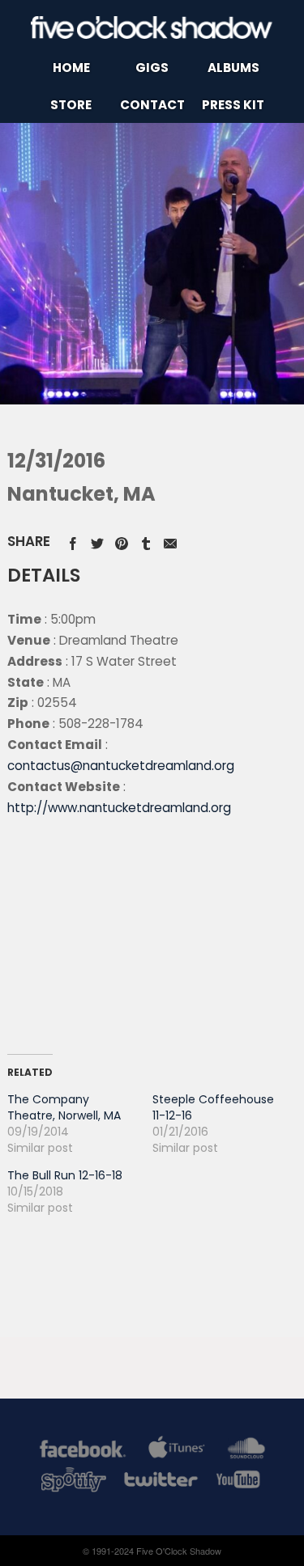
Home (71, 67)
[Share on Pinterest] (121, 541)
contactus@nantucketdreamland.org (120, 765)
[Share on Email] (170, 541)
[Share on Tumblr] (145, 541)
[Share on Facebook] (72, 541)
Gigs (152, 67)
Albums (233, 67)
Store (71, 104)
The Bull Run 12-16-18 (64, 1175)
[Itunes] (177, 1451)
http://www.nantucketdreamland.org (119, 807)
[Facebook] (83, 1451)
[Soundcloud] (246, 1451)
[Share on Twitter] (97, 541)
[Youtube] (239, 1482)
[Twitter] (159, 1482)
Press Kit (233, 104)
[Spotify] (74, 1482)
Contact (152, 104)
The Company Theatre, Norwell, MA (64, 1107)
